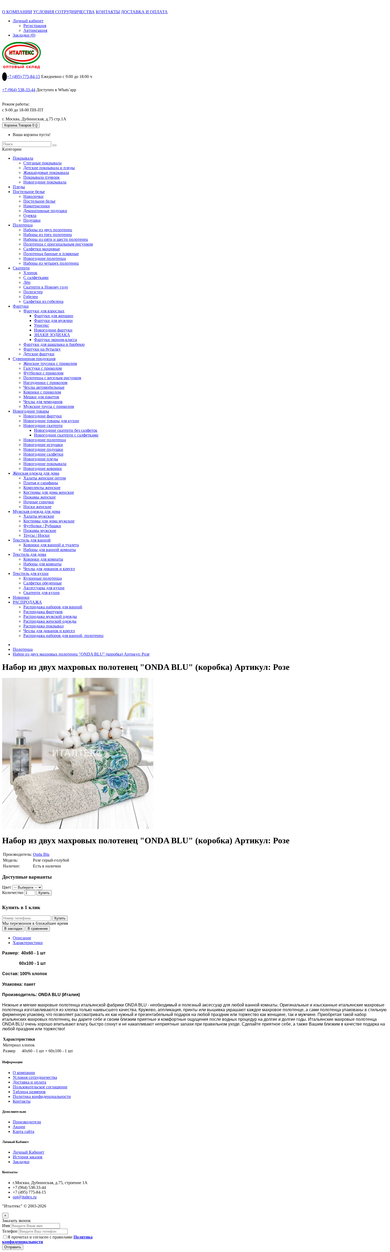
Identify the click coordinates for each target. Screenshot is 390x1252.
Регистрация (34, 25)
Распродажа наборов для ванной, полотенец (63, 635)
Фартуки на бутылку (42, 349)
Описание (22, 938)
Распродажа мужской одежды (50, 616)
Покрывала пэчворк (41, 177)
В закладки (13, 929)
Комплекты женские (41, 487)
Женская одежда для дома (36, 473)
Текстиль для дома (29, 554)
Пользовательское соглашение (40, 1087)
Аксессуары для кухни (43, 588)
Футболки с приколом (43, 373)
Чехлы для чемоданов (43, 401)
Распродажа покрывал (43, 626)
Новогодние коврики (42, 468)
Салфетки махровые (41, 249)
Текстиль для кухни (31, 573)
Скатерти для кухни (41, 592)
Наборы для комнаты (42, 564)
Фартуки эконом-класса (55, 339)
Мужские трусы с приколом (48, 406)
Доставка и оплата (29, 1082)
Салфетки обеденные (42, 583)
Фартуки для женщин (53, 315)
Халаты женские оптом (44, 478)
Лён (27, 282)
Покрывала (23, 158)
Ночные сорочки (38, 502)
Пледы (19, 187)
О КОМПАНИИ (17, 12)
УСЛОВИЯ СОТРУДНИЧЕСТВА (64, 12)
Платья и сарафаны (40, 483)
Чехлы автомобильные (43, 387)
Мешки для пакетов (41, 397)
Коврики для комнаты (43, 559)
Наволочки (33, 196)
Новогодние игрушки (43, 444)
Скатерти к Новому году (45, 287)
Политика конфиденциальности (42, 1096)
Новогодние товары (31, 411)
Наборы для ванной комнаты (49, 549)
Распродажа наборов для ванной (52, 607)
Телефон (10, 1231)
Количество (12, 892)
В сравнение (38, 929)
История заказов (27, 1157)
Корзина (20, 125)
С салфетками (36, 277)
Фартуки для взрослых (43, 311)
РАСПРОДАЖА (27, 602)
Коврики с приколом (42, 392)
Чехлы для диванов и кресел (49, 568)
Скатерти (21, 268)
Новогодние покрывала (44, 182)
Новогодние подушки (43, 449)
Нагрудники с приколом (45, 382)
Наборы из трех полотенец (47, 234)
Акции (19, 1126)
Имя (6, 1225)
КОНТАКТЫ (108, 12)
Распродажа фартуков (43, 611)
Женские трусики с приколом (50, 363)
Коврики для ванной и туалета (51, 545)
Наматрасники (36, 206)
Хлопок (30, 273)
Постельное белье (29, 191)
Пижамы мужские (39, 530)
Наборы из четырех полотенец (51, 263)
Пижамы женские (39, 497)
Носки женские (37, 506)
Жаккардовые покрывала (46, 172)
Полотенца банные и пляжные (51, 253)
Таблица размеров (29, 1091)
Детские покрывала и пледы (49, 167)
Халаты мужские (38, 516)
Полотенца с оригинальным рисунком (58, 244)
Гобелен (30, 296)
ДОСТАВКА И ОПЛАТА (144, 12)
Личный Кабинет (28, 1152)
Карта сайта (23, 1131)
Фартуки (21, 306)
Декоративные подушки (45, 210)
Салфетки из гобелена (43, 301)
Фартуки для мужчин (53, 320)
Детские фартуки (38, 354)
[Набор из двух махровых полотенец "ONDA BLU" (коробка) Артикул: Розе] (77, 827)
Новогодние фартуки (53, 330)
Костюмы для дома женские (48, 492)
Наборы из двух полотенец (47, 230)
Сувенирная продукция (34, 358)
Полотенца (23, 225)
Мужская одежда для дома (36, 511)
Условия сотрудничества (35, 1077)
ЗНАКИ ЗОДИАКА (52, 335)
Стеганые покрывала (42, 163)
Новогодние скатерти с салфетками (66, 435)
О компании (24, 1072)
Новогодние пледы (40, 459)
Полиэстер (33, 292)
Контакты (22, 1101)
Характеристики (28, 942)
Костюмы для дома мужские (49, 521)
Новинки (21, 597)
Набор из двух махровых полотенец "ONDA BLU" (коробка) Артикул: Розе (81, 654)
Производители (27, 1122)
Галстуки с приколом (42, 368)
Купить (44, 893)
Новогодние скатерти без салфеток (65, 430)
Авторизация (35, 30)
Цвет (6, 887)
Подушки (32, 220)
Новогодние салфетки (43, 454)
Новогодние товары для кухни (51, 420)
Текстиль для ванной (32, 540)
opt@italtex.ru (25, 1197)
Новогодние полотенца (44, 258)
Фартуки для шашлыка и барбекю (54, 344)
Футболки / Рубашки (42, 526)
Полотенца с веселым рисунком (52, 378)
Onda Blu (41, 854)
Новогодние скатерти (43, 425)
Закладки (21, 1161)
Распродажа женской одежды (49, 621)
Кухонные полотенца (42, 578)
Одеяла (29, 215)
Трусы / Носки (36, 535)
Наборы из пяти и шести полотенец (55, 239)
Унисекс (41, 325)
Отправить (12, 1247)
